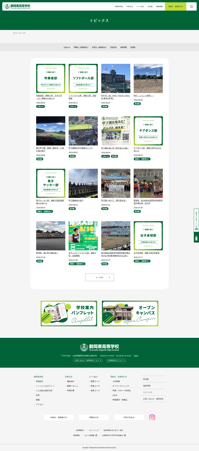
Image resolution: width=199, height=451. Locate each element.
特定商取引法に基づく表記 (113, 430)
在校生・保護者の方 (58, 417)
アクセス (39, 404)
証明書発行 (80, 430)
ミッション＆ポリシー (45, 386)
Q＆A (115, 395)
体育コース (95, 390)
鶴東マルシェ (72, 386)
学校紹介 (39, 381)
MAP (136, 356)
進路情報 (159, 6)
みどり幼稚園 (89, 435)
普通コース (95, 381)
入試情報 (116, 381)
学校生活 (113, 47)
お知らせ (67, 47)
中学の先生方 (129, 417)
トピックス (147, 392)
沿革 (38, 395)
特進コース (95, 386)
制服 (38, 400)
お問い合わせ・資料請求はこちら (87, 360)
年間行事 (70, 390)
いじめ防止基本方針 (44, 390)
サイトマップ (94, 430)
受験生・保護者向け (81, 47)
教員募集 (76, 435)
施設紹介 (70, 381)
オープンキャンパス (121, 386)
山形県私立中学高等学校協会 (112, 435)
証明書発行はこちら (115, 360)
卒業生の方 (93, 417)
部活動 (132, 47)
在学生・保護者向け (99, 47)
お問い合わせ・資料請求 (153, 399)
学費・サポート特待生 (122, 390)
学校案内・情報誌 (120, 400)
